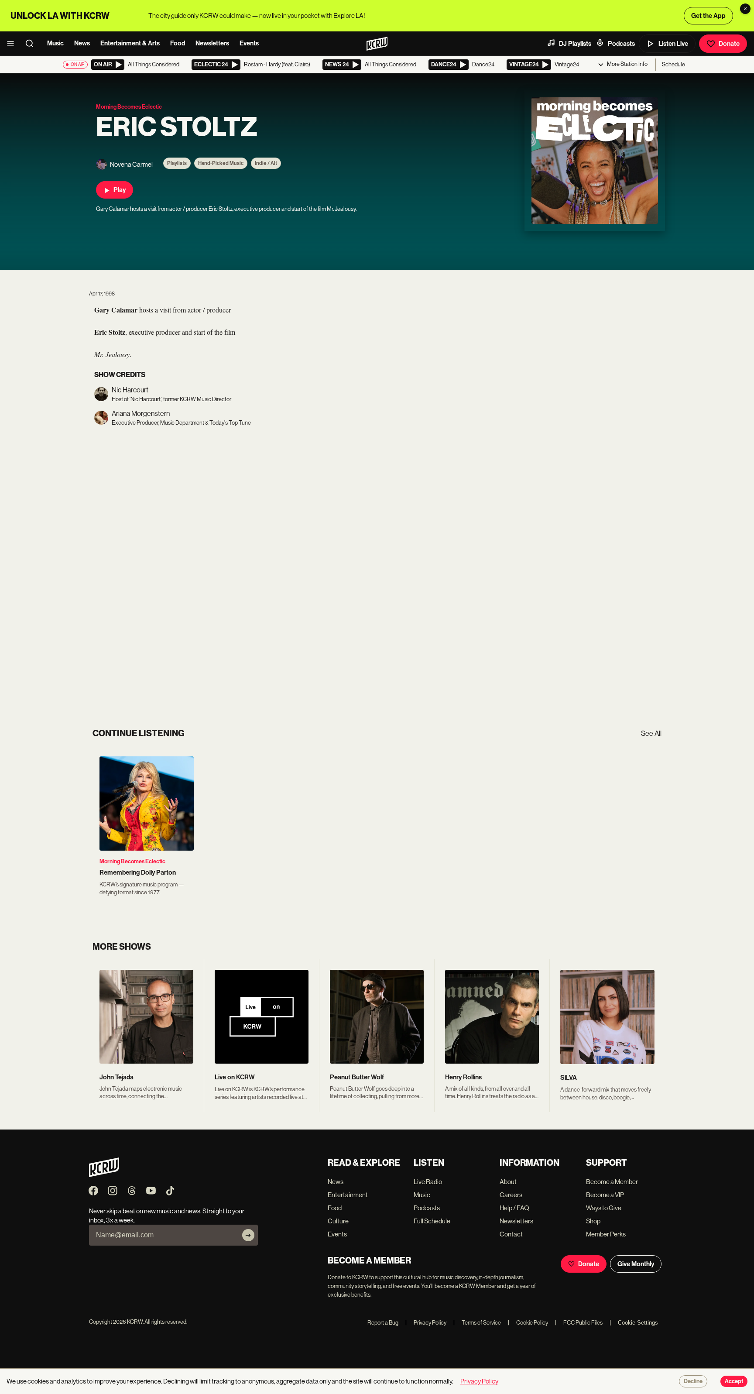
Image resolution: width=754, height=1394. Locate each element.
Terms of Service (477, 1322)
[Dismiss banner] (745, 8)
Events (249, 43)
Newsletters (212, 43)
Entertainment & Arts (130, 43)
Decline (693, 1381)
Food (177, 43)
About (508, 1181)
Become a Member (612, 1181)
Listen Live (673, 44)
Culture (338, 1221)
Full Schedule (432, 1221)
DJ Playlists (575, 44)
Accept (734, 1381)
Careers (511, 1194)
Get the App (708, 16)
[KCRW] (104, 1174)
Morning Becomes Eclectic (132, 861)
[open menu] (13, 43)
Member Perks (606, 1234)
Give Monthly (635, 1264)
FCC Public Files (579, 1322)
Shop (593, 1221)
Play (119, 190)
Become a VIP (605, 1194)
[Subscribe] (248, 1235)
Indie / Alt (266, 163)
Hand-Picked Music (220, 163)
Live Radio (428, 1181)
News (82, 43)
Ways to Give (603, 1208)
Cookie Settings (638, 1322)
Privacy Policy (425, 1322)
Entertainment (348, 1194)
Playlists (177, 163)
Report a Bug (382, 1322)
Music (55, 43)
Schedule (673, 64)
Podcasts (621, 44)
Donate (729, 44)
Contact (511, 1234)
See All (651, 733)
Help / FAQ (514, 1208)
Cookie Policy (528, 1322)
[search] (32, 43)
